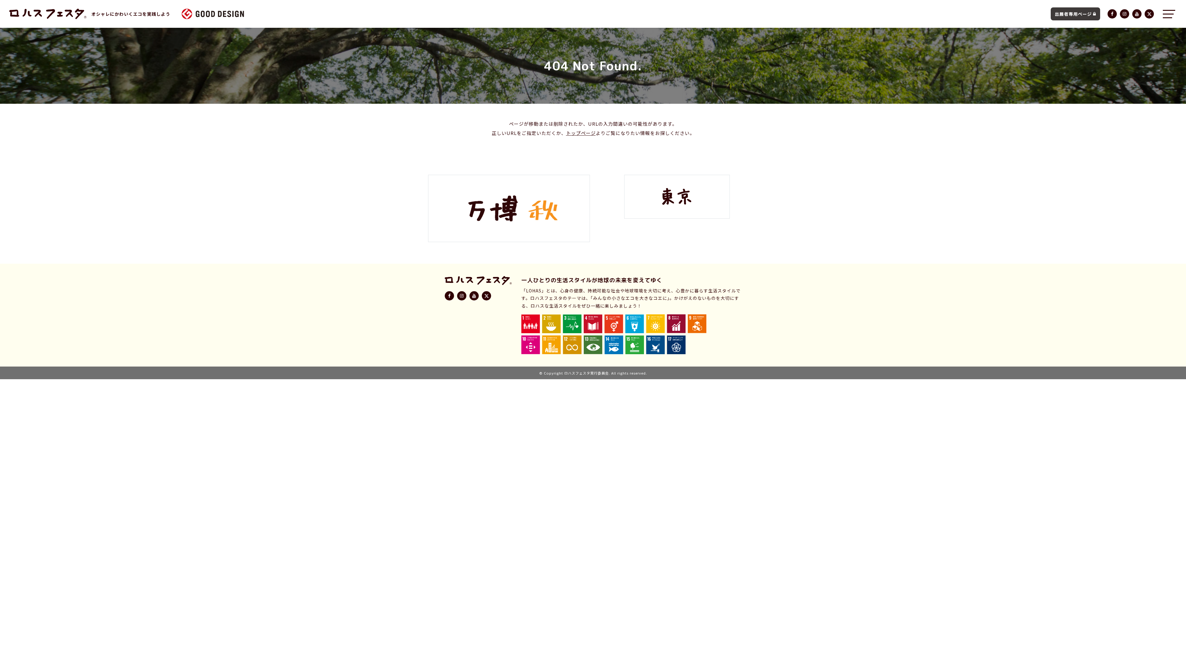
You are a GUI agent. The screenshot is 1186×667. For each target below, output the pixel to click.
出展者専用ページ (1073, 14)
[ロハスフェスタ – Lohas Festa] (47, 14)
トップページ (581, 133)
